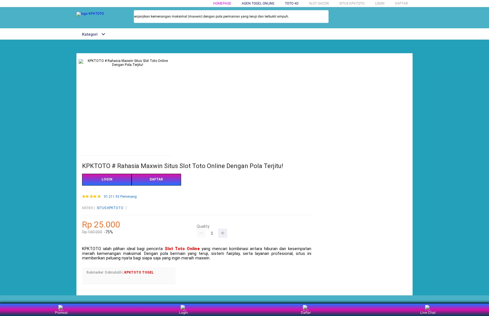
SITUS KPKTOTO (110, 208)
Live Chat (428, 312)
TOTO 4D (292, 3)
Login (183, 312)
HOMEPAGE (222, 3)
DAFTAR (401, 3)
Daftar (306, 312)
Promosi (61, 312)
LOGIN (380, 3)
